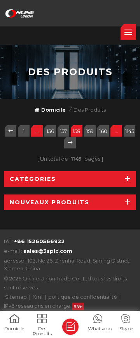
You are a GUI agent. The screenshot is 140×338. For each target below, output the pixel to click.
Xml (37, 297)
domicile (53, 110)
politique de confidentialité (82, 297)
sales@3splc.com (47, 251)
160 (103, 131)
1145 (129, 131)
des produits (90, 110)
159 (90, 131)
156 (50, 131)
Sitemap (16, 297)
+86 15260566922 (39, 241)
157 (63, 131)
